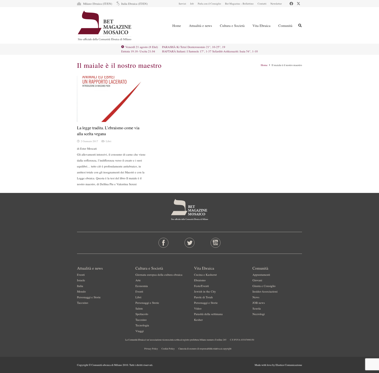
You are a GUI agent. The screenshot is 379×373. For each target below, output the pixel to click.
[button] (215, 25)
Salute (139, 308)
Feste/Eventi (201, 286)
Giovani (257, 280)
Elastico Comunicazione (289, 365)
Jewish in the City (205, 291)
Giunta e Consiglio (264, 286)
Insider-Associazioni (265, 291)
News (255, 297)
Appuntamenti (261, 275)
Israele (81, 280)
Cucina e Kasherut (205, 275)
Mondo (81, 291)
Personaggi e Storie (89, 297)
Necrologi (258, 314)
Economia (141, 286)
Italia (80, 286)
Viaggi (139, 331)
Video (198, 308)
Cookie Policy (168, 348)
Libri (108, 141)
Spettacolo (141, 314)
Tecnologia (142, 325)
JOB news (258, 303)
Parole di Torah (203, 297)
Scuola (256, 308)
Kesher (198, 320)
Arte (138, 280)
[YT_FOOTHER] (215, 243)
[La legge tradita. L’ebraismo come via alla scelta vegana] (111, 99)
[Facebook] (291, 3)
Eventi (81, 275)
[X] (298, 3)
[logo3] (105, 25)
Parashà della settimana (208, 314)
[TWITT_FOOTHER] (189, 243)
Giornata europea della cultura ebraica (158, 275)
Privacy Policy (151, 348)
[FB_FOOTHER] (163, 243)
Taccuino (82, 303)
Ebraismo (200, 280)
